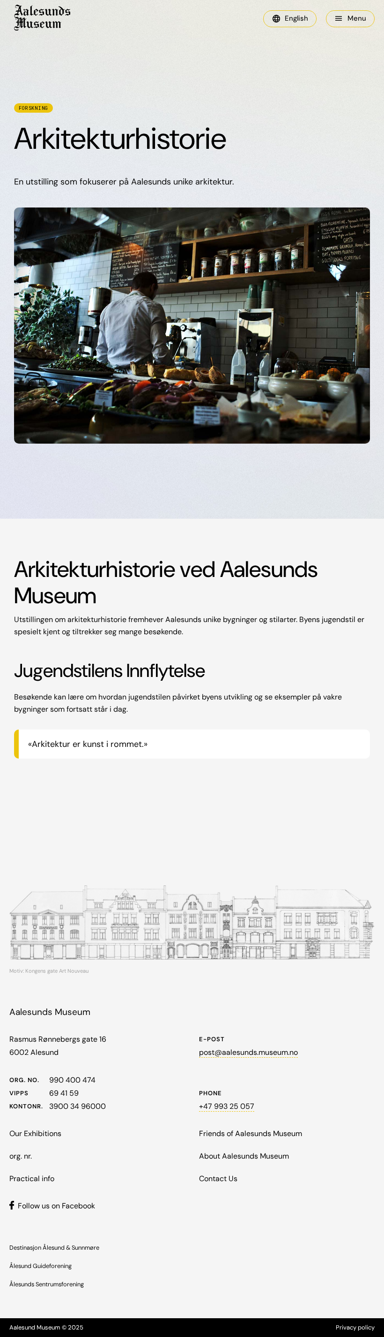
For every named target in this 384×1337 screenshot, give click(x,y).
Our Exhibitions (35, 1133)
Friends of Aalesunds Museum (250, 1133)
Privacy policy (355, 1327)
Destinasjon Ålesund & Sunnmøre (54, 1248)
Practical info (31, 1178)
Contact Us (218, 1178)
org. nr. (20, 1156)
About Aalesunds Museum (244, 1156)
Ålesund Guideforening (40, 1266)
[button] (290, 18)
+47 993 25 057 (226, 1106)
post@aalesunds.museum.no (248, 1052)
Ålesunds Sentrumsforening (46, 1284)
